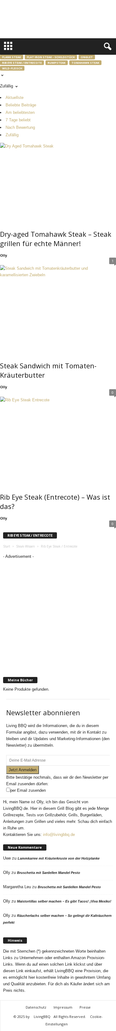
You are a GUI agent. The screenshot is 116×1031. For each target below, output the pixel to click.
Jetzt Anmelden (23, 769)
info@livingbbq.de (59, 834)
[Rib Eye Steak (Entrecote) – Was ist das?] (58, 437)
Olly (3, 255)
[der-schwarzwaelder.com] (58, 659)
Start (6, 546)
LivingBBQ (42, 1016)
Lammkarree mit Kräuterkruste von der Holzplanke (59, 858)
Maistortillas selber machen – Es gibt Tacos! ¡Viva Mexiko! (64, 901)
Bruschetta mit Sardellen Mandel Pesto (48, 873)
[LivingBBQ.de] (42, 20)
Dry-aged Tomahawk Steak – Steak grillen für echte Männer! (55, 238)
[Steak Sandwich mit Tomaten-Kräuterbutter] (58, 305)
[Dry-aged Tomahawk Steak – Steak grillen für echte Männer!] (58, 182)
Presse (85, 1007)
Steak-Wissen (25, 546)
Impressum (63, 1007)
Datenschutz (36, 1007)
